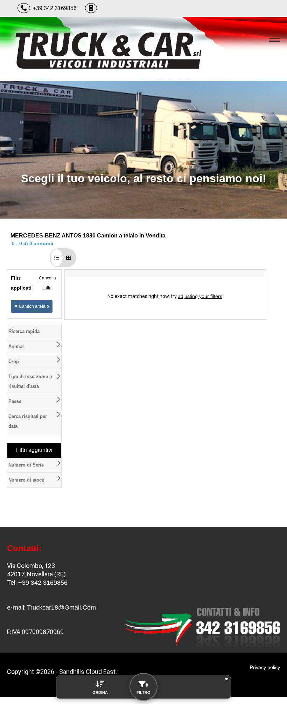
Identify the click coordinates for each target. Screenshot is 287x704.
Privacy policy (265, 667)
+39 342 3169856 (55, 8)
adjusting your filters (200, 296)
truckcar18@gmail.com (61, 607)
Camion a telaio (34, 306)
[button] (57, 257)
